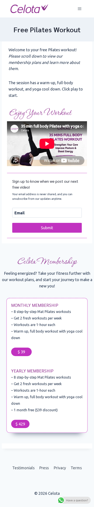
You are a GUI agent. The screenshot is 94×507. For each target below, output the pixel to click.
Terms (76, 468)
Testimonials (23, 468)
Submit (47, 227)
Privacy (60, 468)
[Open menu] (79, 8)
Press (44, 468)
